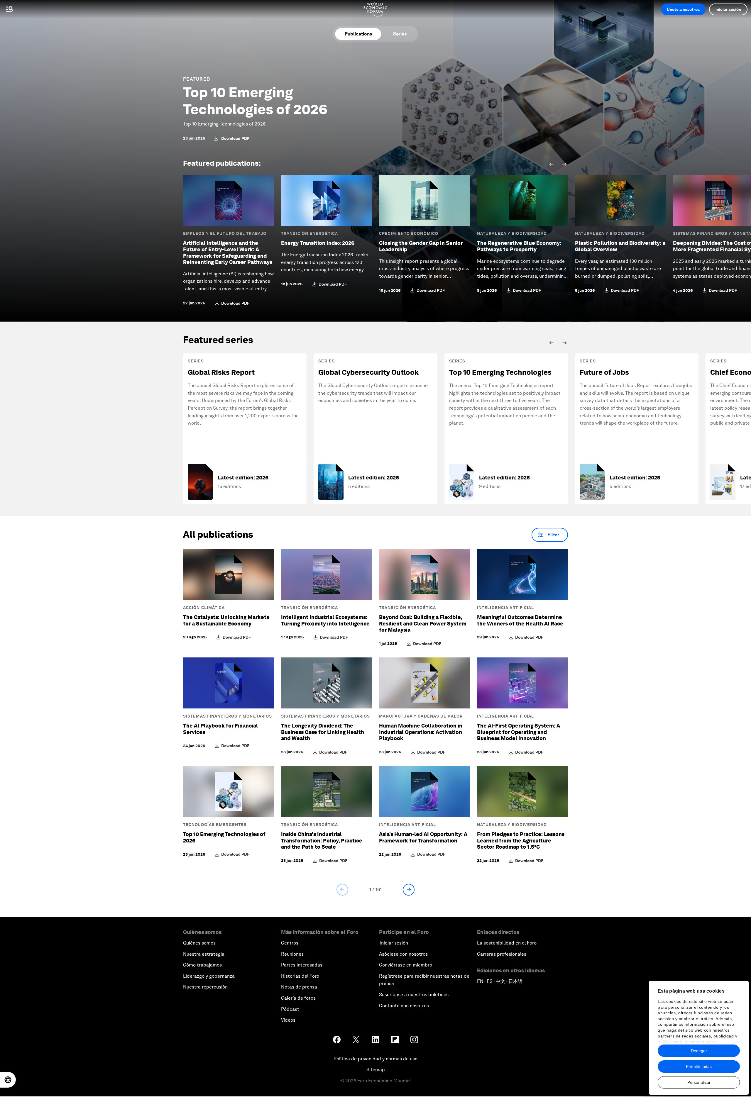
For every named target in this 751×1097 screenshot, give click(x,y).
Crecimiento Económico (408, 233)
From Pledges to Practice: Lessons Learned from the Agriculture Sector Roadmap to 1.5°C (520, 840)
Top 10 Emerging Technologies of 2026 (255, 101)
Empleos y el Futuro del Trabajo (224, 233)
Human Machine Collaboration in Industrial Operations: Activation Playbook (420, 732)
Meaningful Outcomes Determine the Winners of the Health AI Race (520, 620)
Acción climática (204, 607)
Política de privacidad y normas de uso (375, 1059)
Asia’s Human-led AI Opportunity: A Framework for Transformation (423, 837)
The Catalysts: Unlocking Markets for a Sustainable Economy (226, 620)
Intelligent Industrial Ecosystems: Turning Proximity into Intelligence (325, 620)
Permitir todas (699, 1066)
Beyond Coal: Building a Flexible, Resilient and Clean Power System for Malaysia (422, 623)
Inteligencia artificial (505, 607)
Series (400, 34)
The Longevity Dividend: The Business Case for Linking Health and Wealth (322, 732)
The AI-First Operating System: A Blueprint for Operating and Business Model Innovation (518, 732)
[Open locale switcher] (8, 1079)
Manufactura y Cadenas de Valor (421, 716)
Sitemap (375, 1069)
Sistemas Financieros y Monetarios (227, 716)
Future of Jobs (604, 372)
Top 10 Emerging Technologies (500, 372)
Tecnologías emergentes (215, 824)
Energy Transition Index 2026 (317, 243)
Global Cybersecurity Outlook (368, 372)
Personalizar (699, 1082)
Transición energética (309, 233)
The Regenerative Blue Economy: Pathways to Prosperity (519, 246)
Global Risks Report (221, 372)
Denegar (699, 1050)
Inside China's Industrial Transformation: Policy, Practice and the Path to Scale (321, 840)
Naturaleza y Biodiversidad (512, 233)
